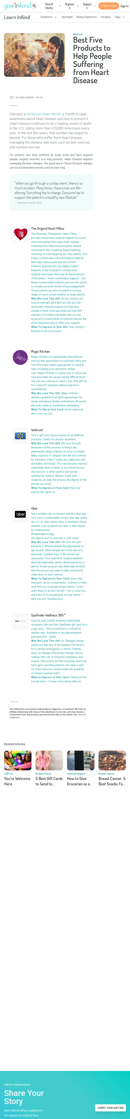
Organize (69, 6)
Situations (46, 17)
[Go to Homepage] (17, 6)
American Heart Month (44, 114)
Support (87, 6)
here (47, 530)
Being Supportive (87, 17)
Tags (118, 17)
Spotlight (67, 17)
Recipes (106, 17)
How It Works (49, 6)
